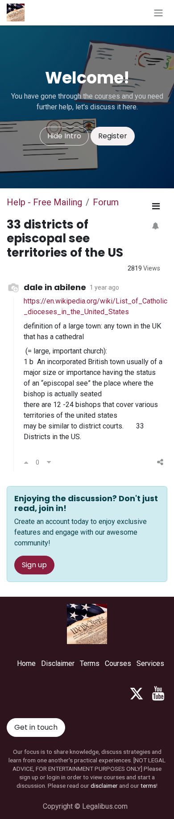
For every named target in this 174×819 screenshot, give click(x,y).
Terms (89, 663)
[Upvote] (26, 462)
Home (26, 663)
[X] (136, 694)
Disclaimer (58, 663)
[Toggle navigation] (158, 13)
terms (148, 785)
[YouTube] (158, 694)
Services (150, 663)
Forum (106, 202)
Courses (118, 663)
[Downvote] (49, 462)
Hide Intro (64, 136)
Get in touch (36, 727)
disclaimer (104, 785)
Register (112, 136)
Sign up (34, 565)
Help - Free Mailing (44, 202)
